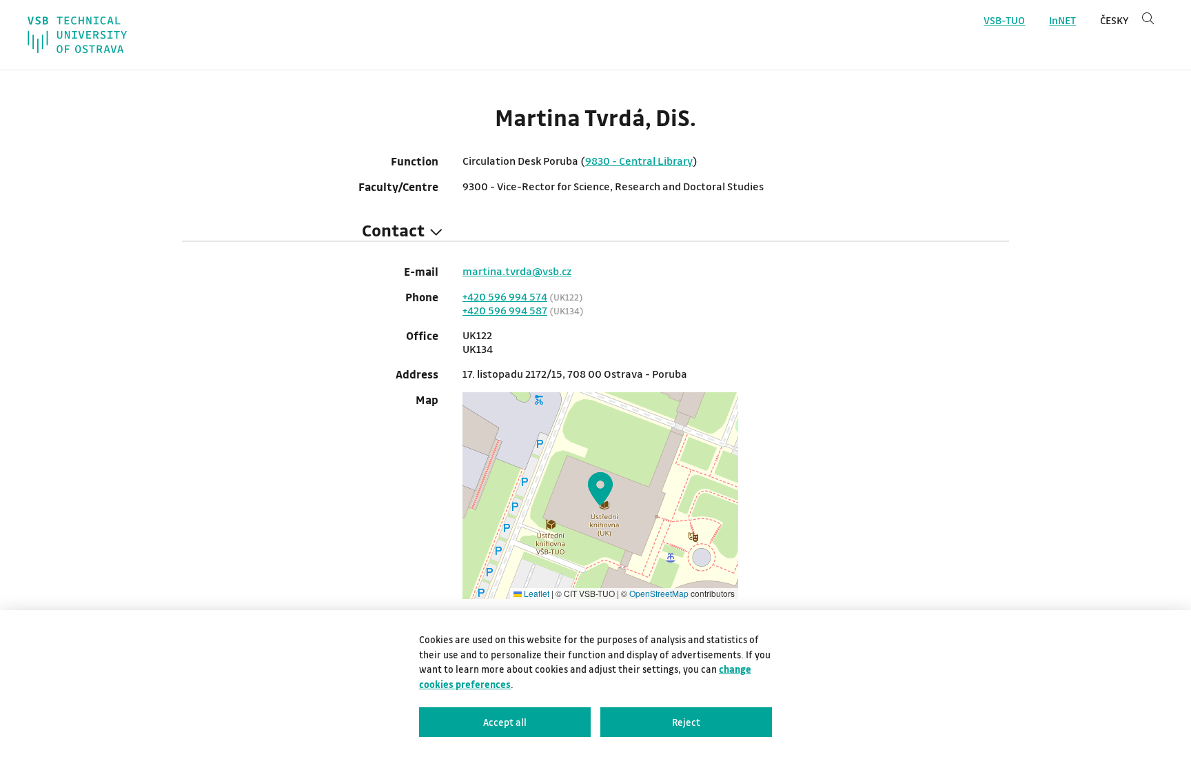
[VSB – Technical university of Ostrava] (77, 35)
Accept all (505, 722)
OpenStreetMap (659, 593)
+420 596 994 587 (504, 310)
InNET (1062, 20)
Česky (1114, 20)
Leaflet (535, 593)
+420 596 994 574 (504, 296)
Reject (686, 722)
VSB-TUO (1004, 20)
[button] (600, 488)
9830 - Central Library (639, 161)
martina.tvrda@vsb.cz (516, 271)
